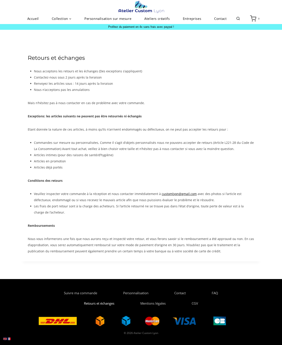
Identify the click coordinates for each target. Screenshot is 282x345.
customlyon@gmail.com (179, 194)
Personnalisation (135, 293)
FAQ (215, 293)
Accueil (33, 18)
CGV (195, 303)
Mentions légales (153, 303)
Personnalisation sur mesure (107, 18)
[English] (5, 338)
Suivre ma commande (80, 293)
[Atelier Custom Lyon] (141, 6)
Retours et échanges (99, 303)
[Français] (9, 338)
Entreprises (192, 18)
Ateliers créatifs (157, 18)
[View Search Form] (238, 19)
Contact (220, 18)
